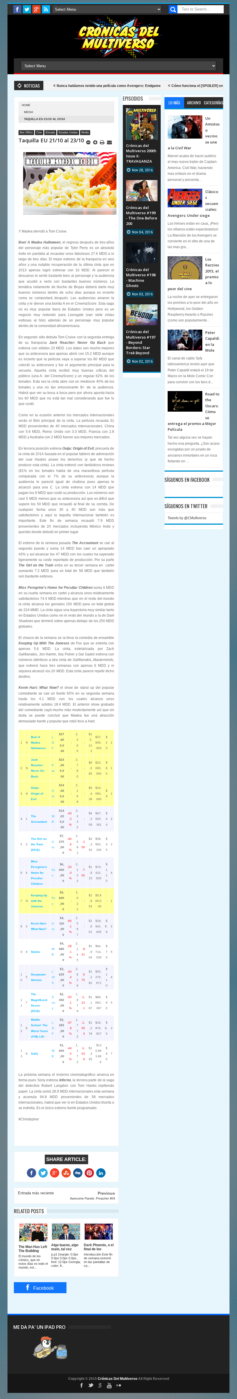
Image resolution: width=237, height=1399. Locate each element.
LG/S (53, 977)
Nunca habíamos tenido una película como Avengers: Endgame (91, 86)
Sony (53, 1002)
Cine (39, 132)
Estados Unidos (68, 132)
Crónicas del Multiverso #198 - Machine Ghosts (140, 277)
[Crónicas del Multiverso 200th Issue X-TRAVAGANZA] (141, 114)
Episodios (133, 98)
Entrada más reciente (36, 1193)
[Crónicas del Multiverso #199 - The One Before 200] (141, 186)
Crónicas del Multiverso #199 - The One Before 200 (141, 215)
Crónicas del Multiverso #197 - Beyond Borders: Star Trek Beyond (140, 342)
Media (28, 112)
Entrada (50, 132)
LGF (53, 742)
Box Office (26, 132)
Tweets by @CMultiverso (187, 518)
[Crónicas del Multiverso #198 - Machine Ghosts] (141, 248)
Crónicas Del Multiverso (118, 1379)
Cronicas (118, 36)
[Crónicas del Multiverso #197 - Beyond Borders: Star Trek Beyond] (141, 310)
